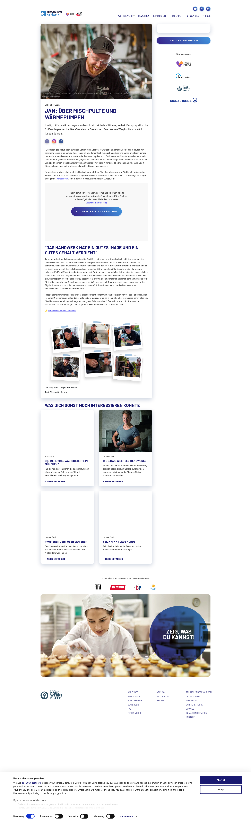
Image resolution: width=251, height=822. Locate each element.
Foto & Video (192, 16)
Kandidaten (159, 16)
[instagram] (208, 9)
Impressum (192, 700)
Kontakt (190, 717)
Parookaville (62, 178)
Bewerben (143, 16)
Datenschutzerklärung (96, 202)
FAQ (129, 708)
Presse (206, 16)
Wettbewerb (125, 16)
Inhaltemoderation (196, 713)
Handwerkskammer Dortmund (62, 310)
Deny (221, 789)
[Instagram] (54, 141)
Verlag (161, 692)
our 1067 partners (31, 783)
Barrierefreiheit (195, 704)
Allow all (221, 780)
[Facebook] (61, 141)
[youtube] (195, 9)
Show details (126, 816)
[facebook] (202, 9)
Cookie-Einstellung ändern (96, 211)
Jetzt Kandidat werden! (183, 40)
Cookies (190, 708)
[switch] (59, 816)
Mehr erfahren (56, 481)
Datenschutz (193, 696)
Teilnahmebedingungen (199, 692)
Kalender (177, 16)
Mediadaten (163, 696)
